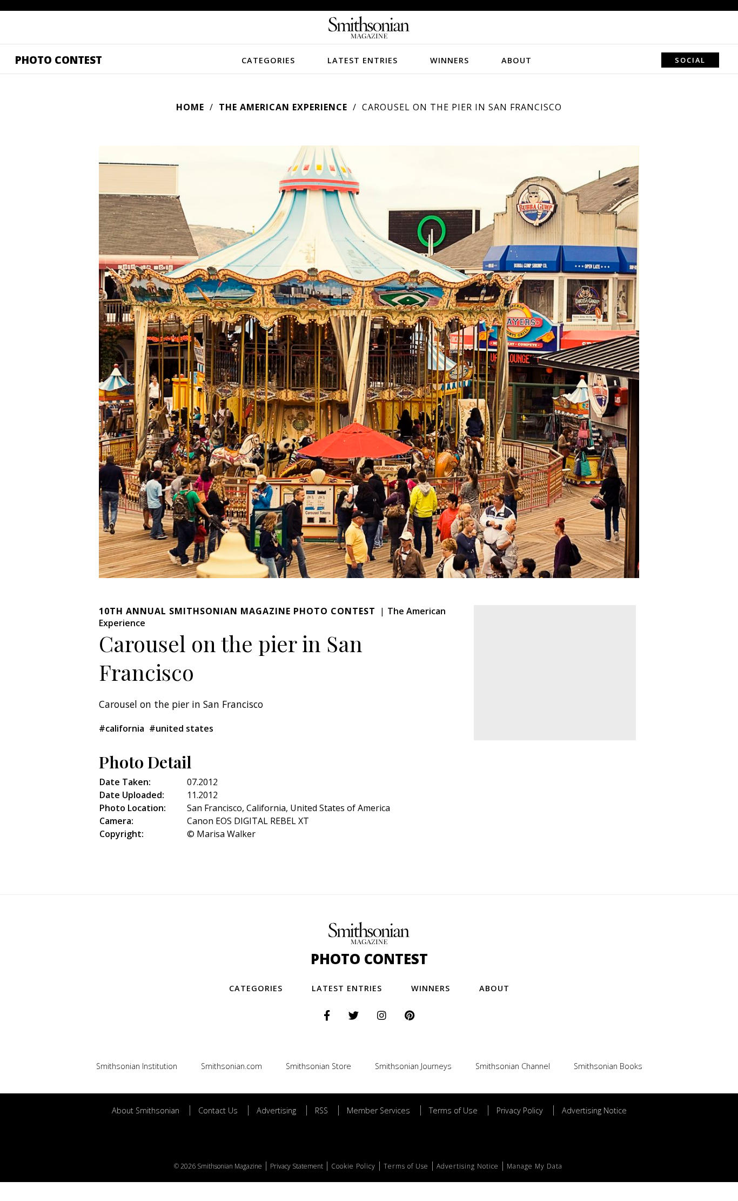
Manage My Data (534, 1166)
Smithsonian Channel (512, 1066)
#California (121, 728)
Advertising (276, 1110)
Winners (449, 60)
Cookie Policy (353, 1166)
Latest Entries (362, 60)
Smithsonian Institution (136, 1066)
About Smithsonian (145, 1110)
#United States (181, 728)
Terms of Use (453, 1110)
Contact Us (218, 1110)
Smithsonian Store (318, 1066)
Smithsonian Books (608, 1066)
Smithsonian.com (231, 1066)
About (516, 60)
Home (190, 107)
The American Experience (283, 107)
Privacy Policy (520, 1110)
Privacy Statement (296, 1166)
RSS (321, 1110)
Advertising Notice (594, 1110)
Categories (268, 60)
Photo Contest (58, 59)
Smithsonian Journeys (413, 1066)
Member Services (378, 1110)
